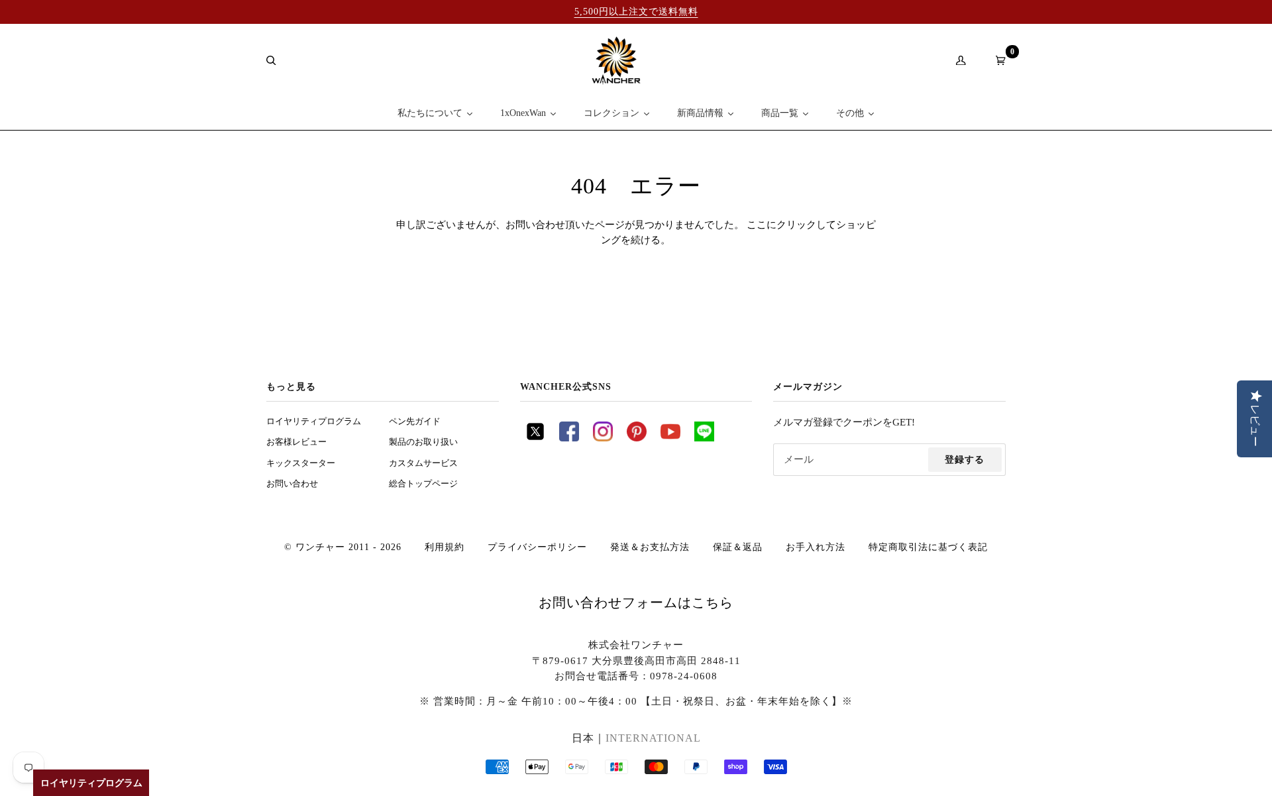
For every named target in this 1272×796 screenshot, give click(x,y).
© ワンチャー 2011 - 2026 (342, 546)
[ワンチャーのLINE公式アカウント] (704, 438)
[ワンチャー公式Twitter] (535, 438)
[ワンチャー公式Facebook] (569, 438)
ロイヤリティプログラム (313, 421)
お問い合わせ (292, 483)
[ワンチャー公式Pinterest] (637, 438)
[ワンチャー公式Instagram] (603, 438)
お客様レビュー (296, 442)
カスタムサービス (423, 463)
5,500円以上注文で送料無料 (636, 11)
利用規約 (444, 546)
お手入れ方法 (815, 546)
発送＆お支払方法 (650, 546)
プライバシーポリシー (537, 546)
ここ (757, 224)
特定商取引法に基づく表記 (928, 546)
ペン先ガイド (415, 421)
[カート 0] (996, 60)
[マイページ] (956, 60)
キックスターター (300, 463)
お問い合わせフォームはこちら (636, 602)
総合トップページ (423, 483)
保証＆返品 (738, 546)
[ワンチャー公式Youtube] (670, 438)
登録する (964, 459)
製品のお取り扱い (423, 442)
